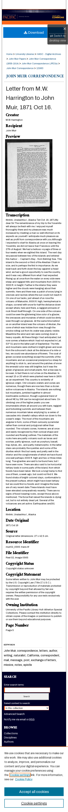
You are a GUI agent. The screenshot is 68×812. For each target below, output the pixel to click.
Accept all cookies (34, 792)
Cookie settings (20, 774)
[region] (34, 779)
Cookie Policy (23, 779)
